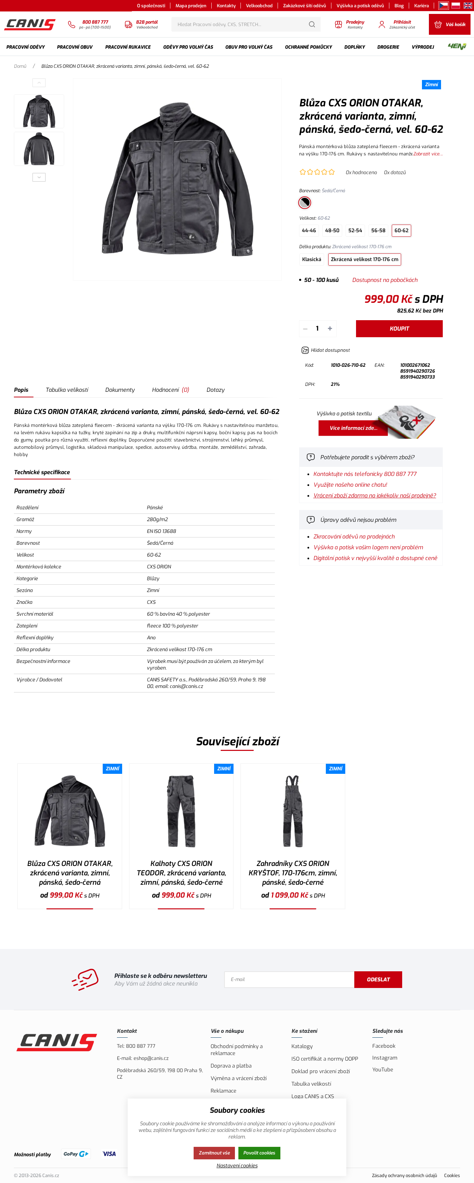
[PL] (455, 5)
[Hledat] (312, 24)
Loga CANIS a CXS (312, 1096)
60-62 (401, 230)
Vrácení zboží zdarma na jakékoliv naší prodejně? (374, 495)
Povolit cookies (259, 1153)
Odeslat (378, 979)
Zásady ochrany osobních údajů (404, 1175)
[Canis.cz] (30, 24)
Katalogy (302, 1046)
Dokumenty (120, 390)
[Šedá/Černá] (304, 202)
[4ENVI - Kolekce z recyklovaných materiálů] (457, 47)
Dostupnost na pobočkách (384, 280)
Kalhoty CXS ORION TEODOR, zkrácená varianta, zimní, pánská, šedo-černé (181, 873)
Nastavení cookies (237, 1165)
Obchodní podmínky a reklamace (237, 1050)
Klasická (311, 259)
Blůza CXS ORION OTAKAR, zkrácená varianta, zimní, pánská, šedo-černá (69, 873)
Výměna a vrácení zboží (238, 1078)
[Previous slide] (39, 82)
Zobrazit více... (428, 154)
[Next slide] (39, 177)
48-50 (332, 230)
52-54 (355, 230)
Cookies (452, 1175)
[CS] (443, 5)
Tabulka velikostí (66, 390)
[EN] (468, 5)
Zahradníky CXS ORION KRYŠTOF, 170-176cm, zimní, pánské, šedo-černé (292, 873)
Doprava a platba (231, 1065)
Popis (21, 390)
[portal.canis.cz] (371, 436)
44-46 (309, 230)
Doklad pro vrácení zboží (320, 1071)
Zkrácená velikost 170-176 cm (364, 259)
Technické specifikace (42, 472)
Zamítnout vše (214, 1153)
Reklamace (223, 1090)
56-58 (378, 230)
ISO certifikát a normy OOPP (324, 1058)
